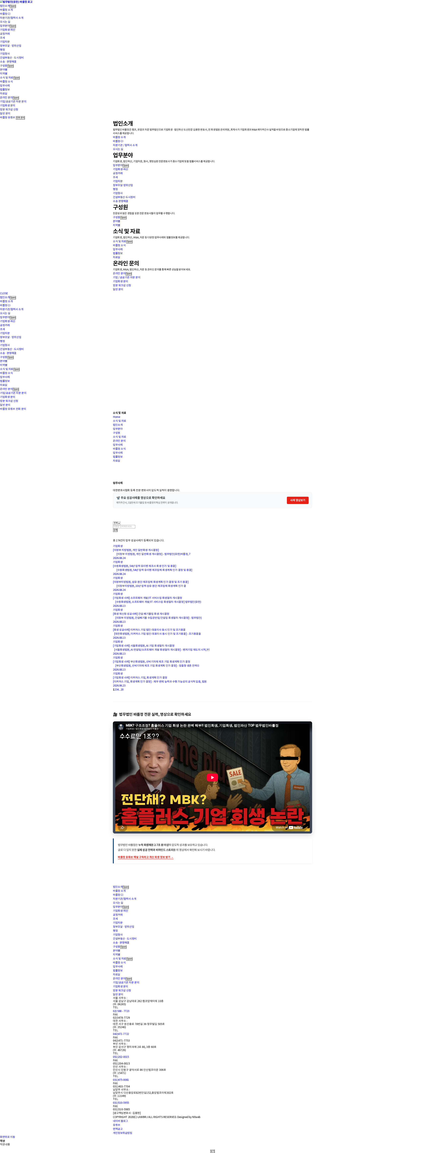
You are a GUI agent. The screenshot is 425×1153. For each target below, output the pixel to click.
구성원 (3, 65)
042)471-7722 (121, 1034)
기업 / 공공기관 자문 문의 (126, 277)
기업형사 (5, 53)
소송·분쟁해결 (120, 201)
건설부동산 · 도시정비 (12, 57)
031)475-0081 (121, 1079)
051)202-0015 (121, 1057)
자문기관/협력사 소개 (11, 17)
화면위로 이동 (7, 1137)
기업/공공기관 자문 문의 (13, 101)
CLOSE (4, 293)
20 (122, 689)
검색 (115, 530)
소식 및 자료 (6, 77)
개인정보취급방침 (122, 1133)
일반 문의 (5, 113)
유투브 (116, 1125)
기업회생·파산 (7, 29)
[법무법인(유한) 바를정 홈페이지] (16, 2)
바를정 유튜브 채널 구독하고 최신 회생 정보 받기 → (145, 857)
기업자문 (5, 41)
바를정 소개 (6, 9)
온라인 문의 (6, 97)
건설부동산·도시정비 (124, 197)
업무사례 (5, 85)
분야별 (3, 69)
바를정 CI (5, 13)
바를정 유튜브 (7, 117)
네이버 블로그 (120, 1121)
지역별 (3, 73)
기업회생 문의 (7, 105)
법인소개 (5, 5)
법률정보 (5, 89)
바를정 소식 (6, 81)
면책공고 (118, 1129)
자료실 (3, 93)
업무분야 (5, 25)
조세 (2, 37)
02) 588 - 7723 (121, 1011)
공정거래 (5, 33)
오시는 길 (5, 21)
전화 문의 (20, 117)
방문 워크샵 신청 (9, 109)
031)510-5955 (121, 1102)
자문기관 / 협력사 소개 (125, 145)
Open (13, 6)
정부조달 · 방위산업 (10, 45)
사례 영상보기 (297, 500)
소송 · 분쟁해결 (8, 61)
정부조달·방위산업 (123, 185)
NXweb (196, 1117)
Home (116, 416)
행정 (2, 49)
